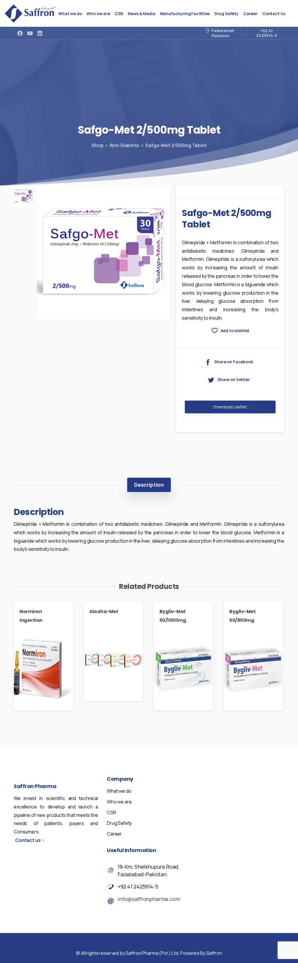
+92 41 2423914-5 (138, 886)
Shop (97, 145)
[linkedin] (40, 33)
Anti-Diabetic (124, 145)
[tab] (149, 485)
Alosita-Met (103, 611)
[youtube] (30, 33)
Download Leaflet (230, 407)
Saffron (214, 953)
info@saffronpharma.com (149, 898)
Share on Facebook (233, 361)
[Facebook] (20, 33)
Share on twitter (233, 380)
